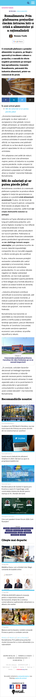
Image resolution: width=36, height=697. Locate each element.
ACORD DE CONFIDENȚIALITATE (17, 658)
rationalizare (27, 532)
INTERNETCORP (23, 665)
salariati (23, 535)
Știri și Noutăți (22, 11)
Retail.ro (5, 638)
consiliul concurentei (26, 528)
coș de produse (15, 528)
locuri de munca (18, 530)
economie (9, 530)
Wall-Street (6, 667)
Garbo (22, 667)
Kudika (15, 667)
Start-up (29, 667)
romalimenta (15, 535)
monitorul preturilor (11, 532)
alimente (6, 528)
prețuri (20, 532)
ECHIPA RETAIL (17, 660)
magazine (27, 530)
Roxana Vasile (20, 36)
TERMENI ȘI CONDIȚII (25, 656)
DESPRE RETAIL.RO (9, 656)
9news (10, 669)
